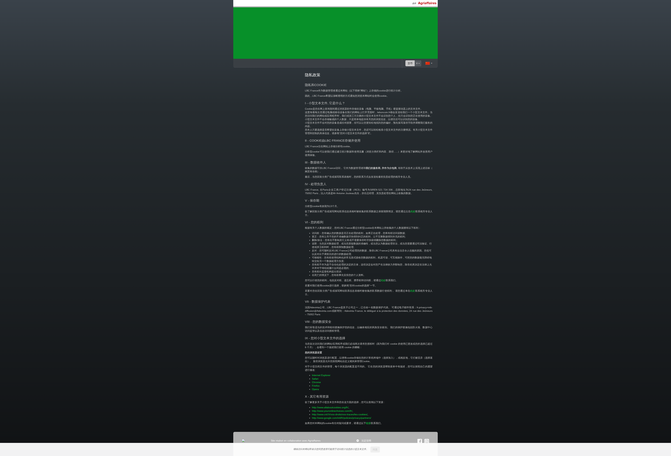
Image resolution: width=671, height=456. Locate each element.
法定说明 (366, 440)
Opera (315, 389)
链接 (368, 423)
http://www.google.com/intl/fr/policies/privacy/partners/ (341, 417)
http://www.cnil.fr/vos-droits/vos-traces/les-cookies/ (339, 414)
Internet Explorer (321, 375)
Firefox (316, 385)
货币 (410, 63)
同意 (375, 449)
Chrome (316, 382)
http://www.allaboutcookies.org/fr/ (330, 407)
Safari (315, 378)
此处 (412, 211)
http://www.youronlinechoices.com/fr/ (332, 410)
